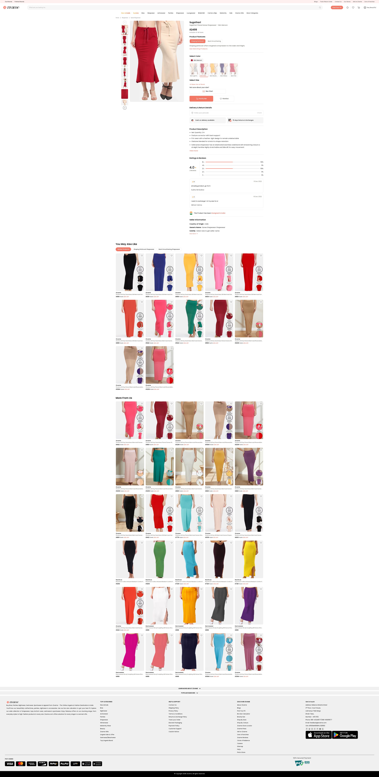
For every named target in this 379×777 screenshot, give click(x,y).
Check (259, 113)
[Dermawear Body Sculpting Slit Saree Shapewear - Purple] (249, 606)
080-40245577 (316, 720)
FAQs (239, 749)
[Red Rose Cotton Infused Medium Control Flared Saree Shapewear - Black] (130, 559)
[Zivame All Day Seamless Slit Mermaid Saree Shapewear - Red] (249, 272)
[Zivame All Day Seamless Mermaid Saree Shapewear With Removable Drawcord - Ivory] (189, 466)
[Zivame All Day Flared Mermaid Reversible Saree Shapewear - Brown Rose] (249, 652)
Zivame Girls (104, 732)
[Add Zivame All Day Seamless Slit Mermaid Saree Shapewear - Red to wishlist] (261, 255)
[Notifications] (347, 7)
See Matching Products (198, 49)
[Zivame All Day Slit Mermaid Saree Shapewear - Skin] (219, 513)
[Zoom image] (157, 61)
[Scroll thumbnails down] (125, 108)
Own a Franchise (369, 1)
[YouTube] (319, 728)
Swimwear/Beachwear (108, 738)
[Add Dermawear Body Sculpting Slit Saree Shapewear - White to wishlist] (171, 589)
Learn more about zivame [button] (188, 688)
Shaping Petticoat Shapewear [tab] (144, 249)
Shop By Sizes (241, 720)
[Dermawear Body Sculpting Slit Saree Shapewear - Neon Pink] (160, 652)
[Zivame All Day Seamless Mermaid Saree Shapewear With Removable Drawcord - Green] (189, 318)
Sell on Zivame (357, 1)
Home (117, 17)
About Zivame (242, 705)
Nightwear (103, 711)
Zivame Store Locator (244, 726)
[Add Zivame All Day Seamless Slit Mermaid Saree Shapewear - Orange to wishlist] (142, 302)
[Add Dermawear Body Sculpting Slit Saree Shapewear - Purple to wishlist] (261, 589)
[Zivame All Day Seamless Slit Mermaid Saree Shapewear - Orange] (130, 318)
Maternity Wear (105, 726)
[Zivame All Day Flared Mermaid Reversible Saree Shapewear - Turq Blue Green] (219, 652)
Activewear (104, 714)
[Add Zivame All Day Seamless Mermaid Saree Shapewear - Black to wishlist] (261, 496)
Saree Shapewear (135, 17)
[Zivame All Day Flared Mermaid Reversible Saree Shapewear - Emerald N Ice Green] (160, 466)
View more (194, 151)
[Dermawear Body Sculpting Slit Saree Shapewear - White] (160, 606)
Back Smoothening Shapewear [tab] (169, 249)
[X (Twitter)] (309, 728)
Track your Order (174, 720)
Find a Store (241, 752)
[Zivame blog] (317, 728)
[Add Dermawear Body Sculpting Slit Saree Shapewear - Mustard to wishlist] (201, 589)
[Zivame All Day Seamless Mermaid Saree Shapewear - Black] (249, 513)
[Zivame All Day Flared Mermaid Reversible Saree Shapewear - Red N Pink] (160, 365)
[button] (320, 7)
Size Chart (209, 91)
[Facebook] (307, 728)
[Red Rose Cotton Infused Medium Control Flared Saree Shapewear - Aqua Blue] (189, 559)
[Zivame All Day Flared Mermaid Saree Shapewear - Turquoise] (189, 513)
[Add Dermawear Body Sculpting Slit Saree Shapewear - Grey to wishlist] (231, 589)
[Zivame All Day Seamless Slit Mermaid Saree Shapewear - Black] (130, 272)
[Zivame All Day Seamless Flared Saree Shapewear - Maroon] (219, 318)
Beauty (102, 729)
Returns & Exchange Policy (178, 717)
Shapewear (125, 17)
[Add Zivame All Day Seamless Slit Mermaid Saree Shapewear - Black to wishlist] (142, 255)
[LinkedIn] (322, 728)
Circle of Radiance (243, 740)
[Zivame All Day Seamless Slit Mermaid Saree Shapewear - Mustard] (189, 272)
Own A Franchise (243, 735)
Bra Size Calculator (243, 714)
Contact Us (338, 1)
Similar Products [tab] (123, 249)
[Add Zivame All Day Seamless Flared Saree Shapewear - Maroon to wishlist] (231, 302)
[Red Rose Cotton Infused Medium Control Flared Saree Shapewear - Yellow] (249, 559)
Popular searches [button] (188, 693)
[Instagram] (312, 728)
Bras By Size (241, 717)
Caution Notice (174, 732)
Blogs (316, 1)
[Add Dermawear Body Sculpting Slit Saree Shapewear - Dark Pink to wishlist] (142, 635)
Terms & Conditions (175, 714)
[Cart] (359, 7)
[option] (124, 30)
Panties (102, 717)
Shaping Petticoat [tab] (197, 41)
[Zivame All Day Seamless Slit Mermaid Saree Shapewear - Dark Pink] (219, 272)
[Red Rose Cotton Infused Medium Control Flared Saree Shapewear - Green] (160, 559)
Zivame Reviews (242, 738)
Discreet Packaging (175, 723)
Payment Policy (174, 726)
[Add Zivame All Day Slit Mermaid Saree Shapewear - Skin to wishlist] (231, 496)
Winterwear (104, 723)
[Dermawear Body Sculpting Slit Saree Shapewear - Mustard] (189, 606)
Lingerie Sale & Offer (107, 735)
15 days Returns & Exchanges (243, 120)
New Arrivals (104, 705)
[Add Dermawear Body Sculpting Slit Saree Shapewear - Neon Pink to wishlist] (171, 635)
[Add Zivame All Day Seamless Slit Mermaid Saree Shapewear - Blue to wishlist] (171, 255)
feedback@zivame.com (318, 723)
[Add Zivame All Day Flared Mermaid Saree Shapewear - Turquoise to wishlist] (201, 496)
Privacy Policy (173, 711)
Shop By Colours (242, 723)
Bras (101, 708)
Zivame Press (241, 729)
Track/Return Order (326, 1)
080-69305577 (327, 720)
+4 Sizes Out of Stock (197, 84)
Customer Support (175, 729)
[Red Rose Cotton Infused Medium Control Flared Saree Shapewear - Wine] (219, 559)
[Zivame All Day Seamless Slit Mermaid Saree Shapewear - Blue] (160, 272)
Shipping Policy (174, 708)
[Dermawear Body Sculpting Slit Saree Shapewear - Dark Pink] (130, 652)
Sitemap (240, 746)
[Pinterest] (314, 728)
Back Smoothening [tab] (214, 41)
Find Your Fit (241, 711)
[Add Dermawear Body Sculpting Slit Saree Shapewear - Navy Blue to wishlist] (201, 635)
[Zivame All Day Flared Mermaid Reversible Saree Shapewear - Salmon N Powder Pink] (130, 466)
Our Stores (347, 1)
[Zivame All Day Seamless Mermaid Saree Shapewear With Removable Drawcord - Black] (130, 513)
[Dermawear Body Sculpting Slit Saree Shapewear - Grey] (219, 606)
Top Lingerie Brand (106, 740)
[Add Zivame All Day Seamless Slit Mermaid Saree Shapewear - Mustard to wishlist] (201, 255)
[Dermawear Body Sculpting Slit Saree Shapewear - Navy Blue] (189, 652)
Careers (240, 743)
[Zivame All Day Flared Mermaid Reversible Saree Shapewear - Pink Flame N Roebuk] (249, 318)
